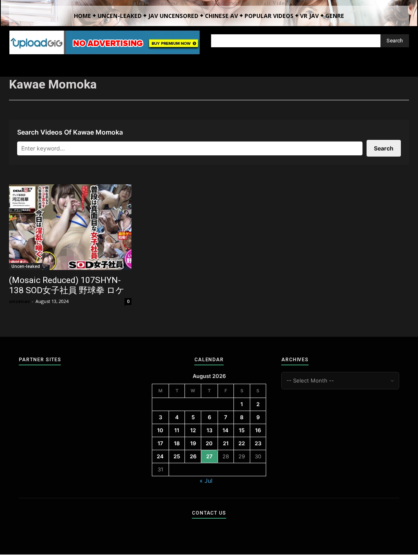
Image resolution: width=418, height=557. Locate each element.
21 (226, 443)
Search (384, 148)
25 (176, 456)
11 (176, 430)
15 (242, 430)
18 (177, 443)
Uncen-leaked (25, 266)
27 (209, 456)
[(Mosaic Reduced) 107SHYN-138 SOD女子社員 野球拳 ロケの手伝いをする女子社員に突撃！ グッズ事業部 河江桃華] (70, 227)
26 (193, 456)
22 (241, 443)
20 (209, 443)
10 (160, 430)
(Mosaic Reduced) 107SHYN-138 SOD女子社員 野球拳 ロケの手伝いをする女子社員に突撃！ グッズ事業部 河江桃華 (67, 295)
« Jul (206, 480)
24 (160, 456)
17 (160, 443)
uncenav (19, 301)
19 (193, 443)
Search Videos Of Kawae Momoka (70, 132)
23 (258, 443)
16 (258, 430)
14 (225, 430)
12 (193, 430)
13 (209, 430)
